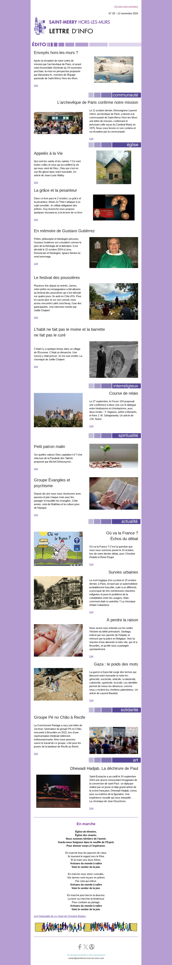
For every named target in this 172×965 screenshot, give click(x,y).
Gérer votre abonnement (94, 955)
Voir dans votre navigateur (126, 6)
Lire (36, 85)
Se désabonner (74, 955)
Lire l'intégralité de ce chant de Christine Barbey (60, 916)
